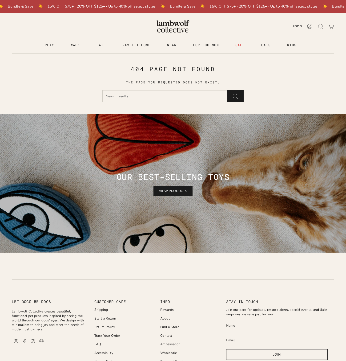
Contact (166, 335)
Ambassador (170, 344)
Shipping (101, 310)
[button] (49, 45)
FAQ (97, 344)
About (165, 318)
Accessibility (103, 353)
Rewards (167, 310)
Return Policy (104, 327)
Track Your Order (107, 335)
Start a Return (105, 318)
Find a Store (169, 327)
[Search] (235, 96)
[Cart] (331, 26)
